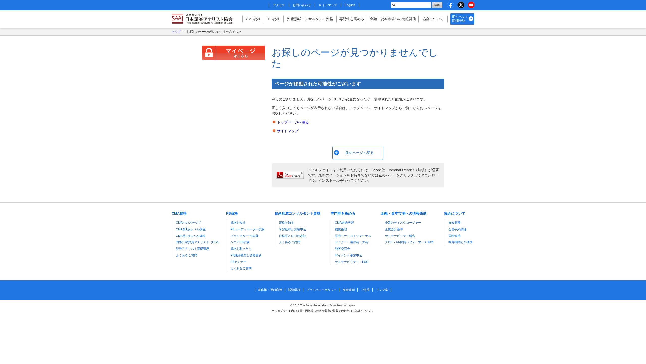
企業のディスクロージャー (403, 222)
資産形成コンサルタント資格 (310, 19)
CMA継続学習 (344, 222)
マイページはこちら (233, 53)
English (350, 5)
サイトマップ (328, 5)
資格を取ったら (241, 249)
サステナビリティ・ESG (351, 262)
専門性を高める (351, 19)
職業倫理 (341, 229)
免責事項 (349, 290)
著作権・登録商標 (270, 290)
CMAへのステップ (188, 222)
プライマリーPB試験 (244, 236)
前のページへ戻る (359, 153)
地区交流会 (342, 249)
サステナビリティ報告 (400, 236)
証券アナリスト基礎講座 (192, 249)
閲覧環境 (294, 290)
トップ (176, 31)
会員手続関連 (457, 229)
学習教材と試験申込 (292, 229)
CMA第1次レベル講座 (191, 229)
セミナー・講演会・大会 (351, 242)
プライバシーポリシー (321, 290)
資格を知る (238, 222)
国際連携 (454, 236)
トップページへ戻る (293, 122)
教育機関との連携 (460, 242)
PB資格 (274, 19)
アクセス (279, 5)
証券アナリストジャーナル (353, 236)
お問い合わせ (302, 5)
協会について (433, 19)
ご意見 (365, 290)
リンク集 (382, 290)
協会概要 (454, 222)
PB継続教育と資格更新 (246, 255)
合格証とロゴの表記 (292, 236)
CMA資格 (253, 19)
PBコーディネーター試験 (247, 229)
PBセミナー (238, 262)
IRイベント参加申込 (348, 255)
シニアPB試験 (240, 242)
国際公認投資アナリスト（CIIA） (198, 242)
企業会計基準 (394, 229)
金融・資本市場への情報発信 (393, 19)
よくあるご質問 (186, 255)
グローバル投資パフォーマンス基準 (409, 242)
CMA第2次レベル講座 (191, 236)
